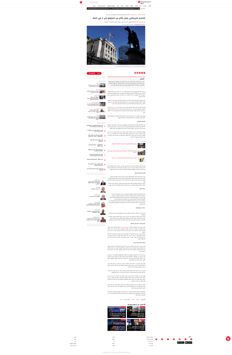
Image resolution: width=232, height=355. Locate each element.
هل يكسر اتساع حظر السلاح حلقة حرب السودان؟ (93, 91)
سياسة (145, 6)
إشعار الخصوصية (150, 339)
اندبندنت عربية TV (101, 6)
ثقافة (131, 6)
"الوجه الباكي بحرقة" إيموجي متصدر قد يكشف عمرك (93, 111)
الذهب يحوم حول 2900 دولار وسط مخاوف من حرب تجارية (124, 158)
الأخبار (149, 6)
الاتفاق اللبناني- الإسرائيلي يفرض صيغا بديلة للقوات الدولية (93, 204)
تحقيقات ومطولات (111, 6)
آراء (140, 6)
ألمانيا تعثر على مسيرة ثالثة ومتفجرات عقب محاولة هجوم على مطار (134, 8)
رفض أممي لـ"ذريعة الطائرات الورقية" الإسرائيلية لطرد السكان (93, 118)
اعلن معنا (151, 345)
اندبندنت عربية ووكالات (139, 24)
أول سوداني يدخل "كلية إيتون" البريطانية (96, 140)
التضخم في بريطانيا (115, 107)
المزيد (94, 6)
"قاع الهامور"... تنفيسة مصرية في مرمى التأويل (95, 145)
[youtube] (174, 339)
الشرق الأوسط (96, 95)
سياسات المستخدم (149, 337)
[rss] (156, 339)
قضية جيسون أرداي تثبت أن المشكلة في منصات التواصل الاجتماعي (94, 183)
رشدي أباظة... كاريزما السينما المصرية (95, 159)
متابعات (97, 89)
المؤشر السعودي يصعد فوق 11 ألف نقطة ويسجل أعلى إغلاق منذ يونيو (117, 315)
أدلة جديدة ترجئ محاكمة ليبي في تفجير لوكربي (93, 85)
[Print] (135, 73)
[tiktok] (162, 339)
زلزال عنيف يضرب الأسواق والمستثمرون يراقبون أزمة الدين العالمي (136, 328)
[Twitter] (185, 339)
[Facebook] (191, 339)
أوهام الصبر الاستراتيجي (95, 196)
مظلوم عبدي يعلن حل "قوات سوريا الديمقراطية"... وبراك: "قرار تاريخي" (95, 135)
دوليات (97, 83)
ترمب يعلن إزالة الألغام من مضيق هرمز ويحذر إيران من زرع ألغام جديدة (95, 126)
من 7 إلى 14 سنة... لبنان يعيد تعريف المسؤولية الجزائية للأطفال (109, 8)
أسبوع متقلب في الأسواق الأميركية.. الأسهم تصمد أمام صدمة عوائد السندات (118, 328)
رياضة (122, 6)
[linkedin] (168, 339)
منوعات (126, 6)
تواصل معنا (151, 343)
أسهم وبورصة (134, 15)
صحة (118, 6)
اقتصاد (136, 6)
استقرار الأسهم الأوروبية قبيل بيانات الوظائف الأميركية (124, 144)
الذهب (121, 299)
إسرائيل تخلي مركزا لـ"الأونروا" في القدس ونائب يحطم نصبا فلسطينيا (93, 98)
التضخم (133, 299)
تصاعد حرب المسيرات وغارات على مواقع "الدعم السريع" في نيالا (96, 155)
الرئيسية (143, 15)
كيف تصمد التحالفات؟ (95, 189)
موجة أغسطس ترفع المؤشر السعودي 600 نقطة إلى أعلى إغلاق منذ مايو (137, 315)
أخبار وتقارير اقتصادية (95, 102)
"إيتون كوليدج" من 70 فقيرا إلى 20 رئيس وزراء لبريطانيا (95, 164)
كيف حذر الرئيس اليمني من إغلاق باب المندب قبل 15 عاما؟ (95, 130)
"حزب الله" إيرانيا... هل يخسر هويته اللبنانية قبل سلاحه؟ (95, 150)
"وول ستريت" (125, 227)
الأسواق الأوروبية (127, 299)
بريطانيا (137, 299)
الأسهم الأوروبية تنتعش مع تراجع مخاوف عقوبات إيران (93, 104)
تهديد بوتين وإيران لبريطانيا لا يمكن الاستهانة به (93, 211)
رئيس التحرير (150, 341)
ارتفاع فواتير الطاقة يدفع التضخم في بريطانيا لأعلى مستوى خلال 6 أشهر (122, 151)
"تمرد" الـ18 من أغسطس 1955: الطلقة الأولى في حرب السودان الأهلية (93, 220)
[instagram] (180, 339)
